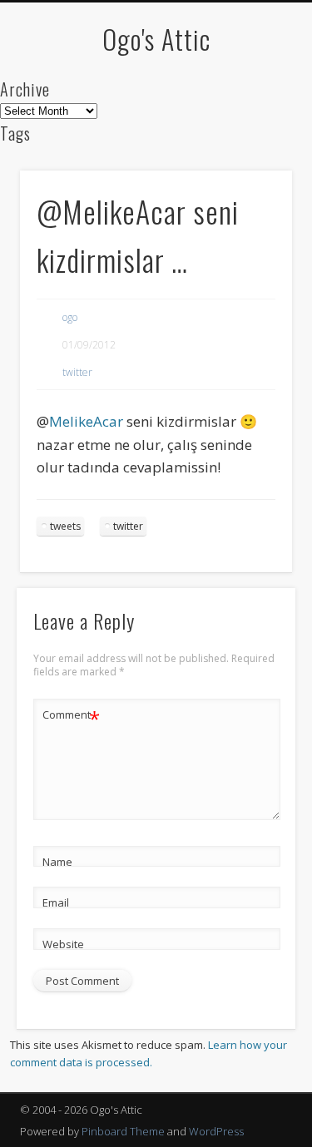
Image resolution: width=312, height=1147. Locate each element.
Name (57, 861)
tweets (65, 526)
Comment (71, 717)
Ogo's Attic (156, 38)
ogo (69, 317)
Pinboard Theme (123, 1131)
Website (63, 944)
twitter (77, 372)
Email (55, 902)
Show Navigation (252, 149)
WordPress (216, 1131)
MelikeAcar (86, 421)
